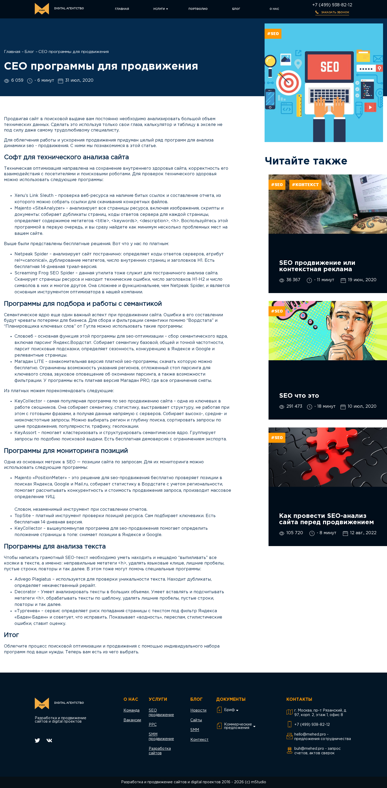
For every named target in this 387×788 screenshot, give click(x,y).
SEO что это (299, 396)
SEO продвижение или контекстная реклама (317, 266)
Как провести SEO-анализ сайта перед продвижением (326, 519)
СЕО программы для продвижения (73, 51)
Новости (198, 710)
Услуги (159, 9)
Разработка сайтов (160, 751)
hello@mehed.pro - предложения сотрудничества (322, 737)
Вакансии (132, 720)
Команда (131, 710)
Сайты (196, 720)
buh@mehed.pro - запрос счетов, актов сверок (317, 751)
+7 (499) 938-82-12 (332, 5)
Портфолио (198, 9)
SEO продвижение (161, 713)
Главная (122, 9)
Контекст (199, 739)
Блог (236, 9)
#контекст (305, 185)
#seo (273, 34)
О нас (274, 9)
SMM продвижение (161, 737)
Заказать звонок (334, 12)
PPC (153, 724)
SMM (194, 730)
